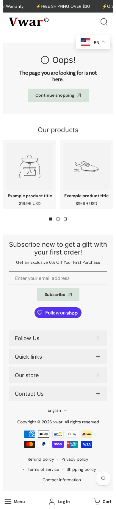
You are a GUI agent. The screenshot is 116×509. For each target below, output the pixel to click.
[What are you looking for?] (104, 21)
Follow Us (27, 338)
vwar (57, 422)
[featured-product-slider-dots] (50, 219)
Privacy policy (75, 459)
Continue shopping (54, 95)
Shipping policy (81, 469)
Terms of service (43, 469)
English (54, 410)
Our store (27, 375)
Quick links (28, 357)
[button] (102, 502)
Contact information (62, 479)
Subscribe (55, 294)
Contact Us (29, 394)
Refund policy (41, 459)
